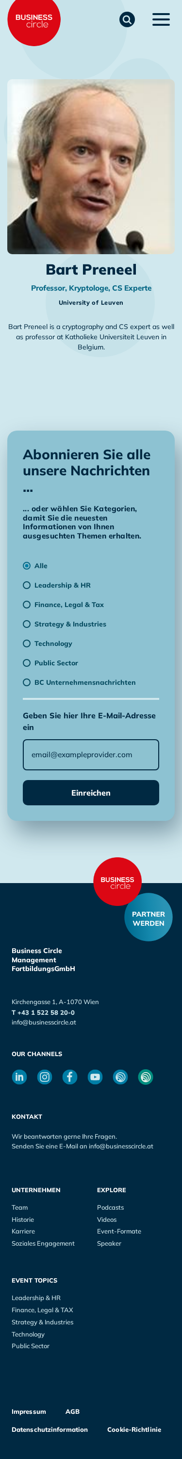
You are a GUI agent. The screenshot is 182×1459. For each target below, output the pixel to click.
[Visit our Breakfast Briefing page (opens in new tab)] (120, 1077)
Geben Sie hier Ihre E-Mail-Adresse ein (89, 721)
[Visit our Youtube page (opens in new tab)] (95, 1077)
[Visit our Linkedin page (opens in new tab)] (19, 1077)
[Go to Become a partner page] (148, 917)
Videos (106, 1219)
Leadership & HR (36, 1298)
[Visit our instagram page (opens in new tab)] (44, 1077)
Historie (23, 1219)
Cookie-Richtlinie (134, 1429)
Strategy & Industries (42, 1322)
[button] (127, 19)
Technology (28, 1334)
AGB (73, 1411)
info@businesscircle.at (44, 1022)
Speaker (109, 1243)
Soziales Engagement (43, 1243)
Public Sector (31, 1346)
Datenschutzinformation (50, 1429)
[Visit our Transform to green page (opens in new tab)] (145, 1077)
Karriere (23, 1231)
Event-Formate (119, 1231)
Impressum (29, 1411)
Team (20, 1207)
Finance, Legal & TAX (42, 1310)
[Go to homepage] (117, 881)
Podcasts (110, 1207)
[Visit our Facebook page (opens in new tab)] (70, 1077)
